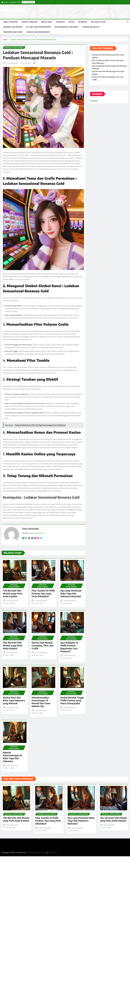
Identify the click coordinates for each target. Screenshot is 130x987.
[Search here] (127, 22)
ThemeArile (52, 852)
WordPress (30, 852)
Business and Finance (13, 27)
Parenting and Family (13, 32)
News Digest (41, 852)
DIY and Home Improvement (38, 27)
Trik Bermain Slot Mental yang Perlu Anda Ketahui (12, 593)
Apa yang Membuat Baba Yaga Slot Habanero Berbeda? (70, 593)
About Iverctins (10, 22)
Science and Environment (38, 32)
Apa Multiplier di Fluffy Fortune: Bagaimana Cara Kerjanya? (69, 647)
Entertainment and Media (67, 27)
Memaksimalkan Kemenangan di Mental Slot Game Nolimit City (41, 702)
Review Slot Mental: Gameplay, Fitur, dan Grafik (43, 645)
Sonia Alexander (12, 63)
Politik (71, 22)
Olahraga (60, 22)
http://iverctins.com (37, 533)
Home (5, 40)
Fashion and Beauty (91, 27)
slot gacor (94, 100)
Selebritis (82, 22)
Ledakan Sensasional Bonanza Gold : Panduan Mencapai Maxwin (33, 40)
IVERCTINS (13, 10)
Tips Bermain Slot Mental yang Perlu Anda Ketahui (12, 645)
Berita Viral (46, 22)
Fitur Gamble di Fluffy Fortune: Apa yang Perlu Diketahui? (43, 593)
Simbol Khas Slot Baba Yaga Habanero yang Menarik (14, 700)
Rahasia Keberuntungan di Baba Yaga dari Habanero (12, 757)
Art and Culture (98, 22)
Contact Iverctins (29, 22)
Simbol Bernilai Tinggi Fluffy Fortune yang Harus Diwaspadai (72, 700)
